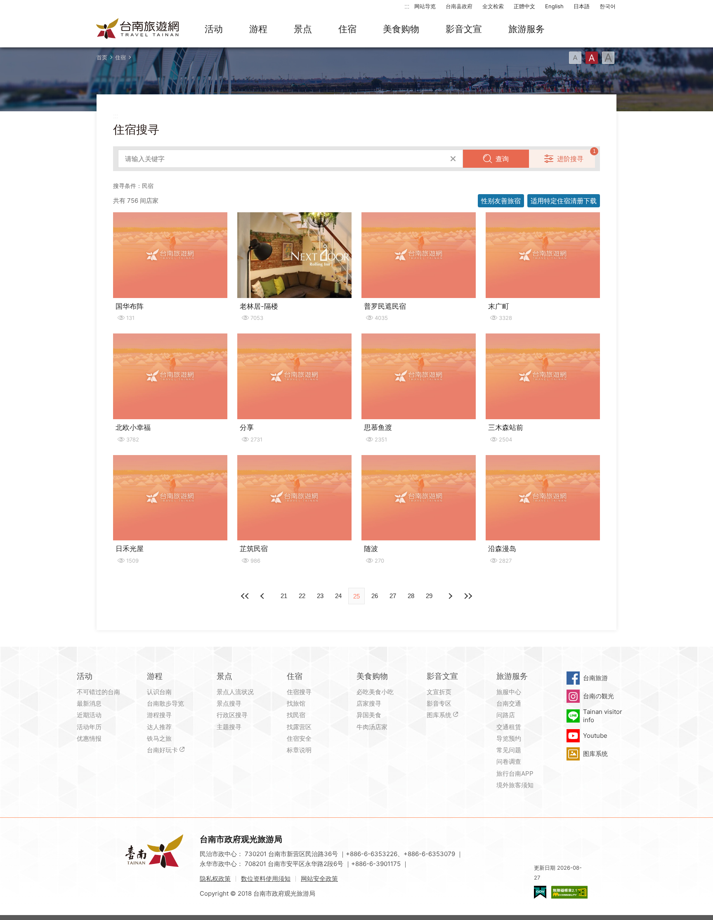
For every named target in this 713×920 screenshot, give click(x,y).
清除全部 (453, 158)
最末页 (468, 596)
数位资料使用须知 (265, 878)
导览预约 (508, 738)
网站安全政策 (319, 878)
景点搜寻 (229, 703)
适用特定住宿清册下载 (564, 201)
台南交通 (508, 703)
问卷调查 (508, 761)
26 (374, 595)
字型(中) (592, 58)
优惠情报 (89, 738)
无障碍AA (569, 892)
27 (393, 595)
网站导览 (425, 6)
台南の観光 (598, 696)
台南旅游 (595, 678)
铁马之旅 (159, 738)
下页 (263, 596)
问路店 (505, 715)
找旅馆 (296, 703)
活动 (214, 28)
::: (406, 6)
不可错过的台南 (98, 692)
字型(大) (608, 58)
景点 (303, 28)
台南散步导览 (165, 703)
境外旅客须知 (515, 785)
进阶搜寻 (570, 159)
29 (429, 595)
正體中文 (524, 6)
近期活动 (89, 715)
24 (338, 595)
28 (411, 595)
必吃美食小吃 (375, 692)
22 (302, 595)
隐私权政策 (215, 878)
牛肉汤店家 (371, 727)
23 (320, 595)
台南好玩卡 (162, 750)
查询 (502, 159)
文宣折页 (439, 692)
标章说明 (299, 750)
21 (284, 595)
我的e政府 (540, 892)
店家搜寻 (368, 703)
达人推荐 (159, 727)
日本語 (582, 6)
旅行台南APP (515, 773)
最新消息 (89, 703)
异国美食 (368, 715)
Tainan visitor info (602, 716)
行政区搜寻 (232, 715)
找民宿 (296, 715)
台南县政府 (459, 6)
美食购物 (401, 28)
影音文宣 (464, 28)
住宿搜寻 (299, 692)
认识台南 (159, 692)
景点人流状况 (235, 692)
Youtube (595, 735)
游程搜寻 (159, 715)
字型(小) (575, 58)
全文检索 (493, 6)
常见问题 (508, 750)
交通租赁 (508, 727)
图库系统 (439, 715)
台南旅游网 (137, 29)
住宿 (347, 28)
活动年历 (89, 727)
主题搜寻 (229, 727)
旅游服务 (526, 28)
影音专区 (439, 703)
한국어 (608, 6)
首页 (102, 57)
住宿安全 (299, 738)
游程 (258, 28)
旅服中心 (508, 692)
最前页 (245, 596)
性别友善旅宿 (501, 201)
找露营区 (299, 727)
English (554, 6)
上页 (449, 596)
